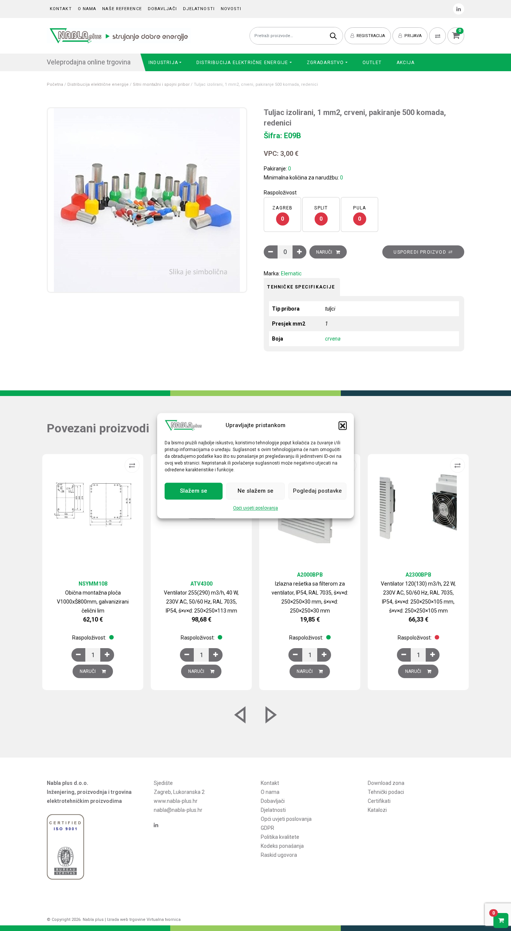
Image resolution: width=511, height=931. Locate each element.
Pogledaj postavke (317, 491)
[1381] (295, 655)
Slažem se (193, 491)
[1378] (78, 655)
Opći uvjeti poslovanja (255, 508)
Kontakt (61, 8)
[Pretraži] (333, 35)
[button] (342, 425)
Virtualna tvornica (164, 919)
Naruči (324, 252)
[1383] (404, 655)
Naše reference (121, 8)
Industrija (163, 62)
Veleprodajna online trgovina (89, 62)
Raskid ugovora (279, 855)
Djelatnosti (199, 8)
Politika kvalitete (280, 837)
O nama (87, 8)
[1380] (187, 655)
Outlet (372, 62)
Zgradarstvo (325, 62)
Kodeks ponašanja (282, 846)
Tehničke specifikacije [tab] (300, 287)
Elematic (291, 273)
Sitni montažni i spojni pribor (161, 84)
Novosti (231, 8)
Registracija (370, 35)
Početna (55, 84)
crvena (332, 339)
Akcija (405, 62)
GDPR (267, 828)
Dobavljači (162, 8)
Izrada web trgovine (126, 919)
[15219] (271, 252)
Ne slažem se (255, 491)
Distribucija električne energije (242, 62)
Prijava (412, 35)
